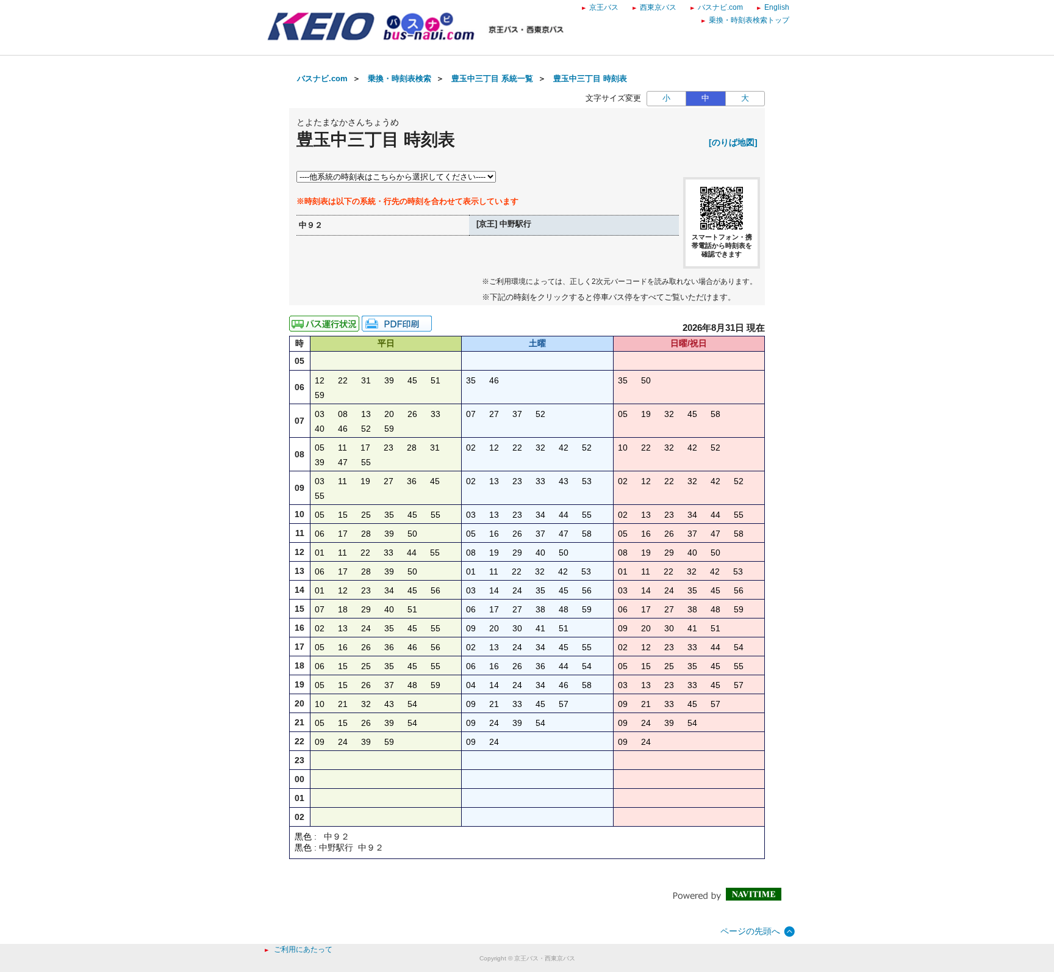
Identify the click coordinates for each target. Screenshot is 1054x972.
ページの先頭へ (750, 931)
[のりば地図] (733, 142)
